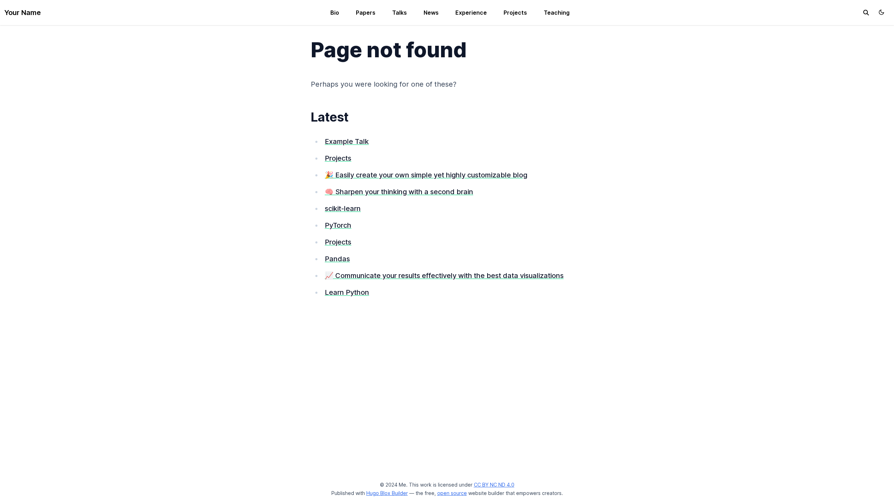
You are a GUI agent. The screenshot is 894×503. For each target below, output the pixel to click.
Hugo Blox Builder (387, 493)
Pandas (337, 259)
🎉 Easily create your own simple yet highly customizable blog (426, 175)
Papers (365, 12)
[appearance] (881, 12)
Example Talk (347, 141)
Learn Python (347, 292)
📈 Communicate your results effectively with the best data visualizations (444, 275)
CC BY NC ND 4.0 (494, 485)
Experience (471, 12)
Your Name (22, 12)
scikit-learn (343, 208)
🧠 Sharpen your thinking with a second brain (399, 192)
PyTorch (338, 225)
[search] (866, 12)
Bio (334, 12)
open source (452, 493)
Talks (399, 12)
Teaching (557, 12)
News (431, 12)
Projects (515, 12)
